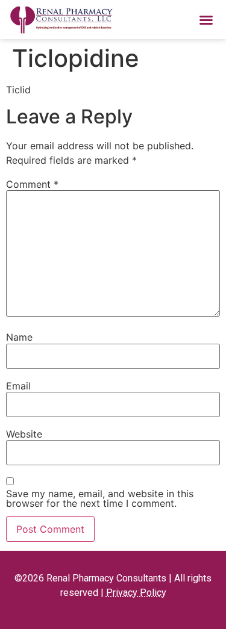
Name (19, 337)
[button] (206, 20)
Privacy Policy (136, 592)
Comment (32, 184)
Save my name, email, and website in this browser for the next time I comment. (99, 498)
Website (24, 434)
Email (18, 386)
